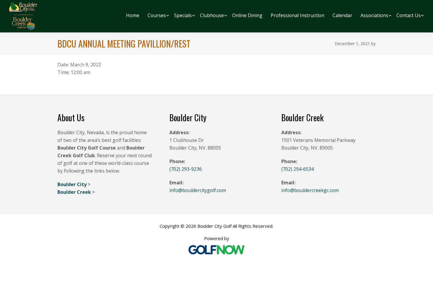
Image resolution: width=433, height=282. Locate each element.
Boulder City (72, 184)
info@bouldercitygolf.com (197, 190)
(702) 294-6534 (297, 169)
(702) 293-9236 (185, 169)
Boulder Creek (74, 192)
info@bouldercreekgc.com (310, 190)
